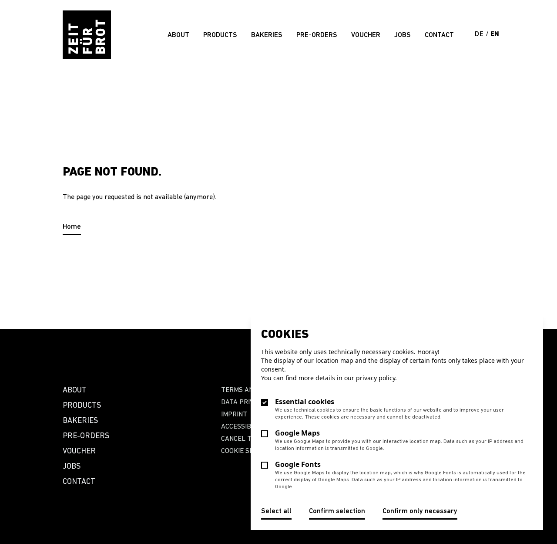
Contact (439, 35)
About (178, 35)
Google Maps (297, 433)
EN (495, 34)
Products (220, 35)
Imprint (234, 414)
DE (480, 34)
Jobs (402, 35)
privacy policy (375, 378)
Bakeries (266, 35)
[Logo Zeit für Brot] (87, 34)
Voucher (365, 35)
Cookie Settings (248, 451)
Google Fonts (298, 464)
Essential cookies (304, 401)
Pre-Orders (316, 35)
